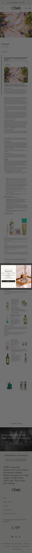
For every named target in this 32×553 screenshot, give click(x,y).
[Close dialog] (30, 266)
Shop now (8, 281)
